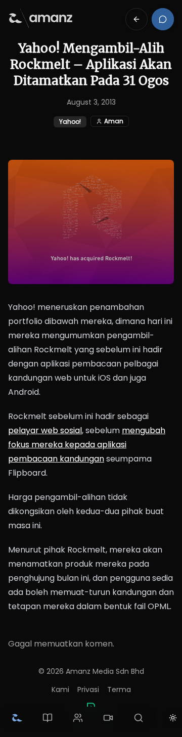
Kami (60, 689)
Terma (119, 689)
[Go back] (136, 19)
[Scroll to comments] (163, 19)
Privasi (88, 689)
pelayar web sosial (45, 430)
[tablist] (78, 718)
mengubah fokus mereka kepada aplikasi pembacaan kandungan (86, 445)
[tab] (17, 718)
